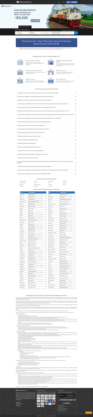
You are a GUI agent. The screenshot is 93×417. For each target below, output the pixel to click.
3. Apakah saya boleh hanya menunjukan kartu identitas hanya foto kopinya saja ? (34, 100)
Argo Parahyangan (23, 181)
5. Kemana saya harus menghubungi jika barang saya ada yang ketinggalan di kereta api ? (36, 107)
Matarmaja (65, 182)
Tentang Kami (18, 405)
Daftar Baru (74, 2)
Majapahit (64, 181)
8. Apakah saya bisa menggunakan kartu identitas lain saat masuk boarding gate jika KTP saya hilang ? (39, 118)
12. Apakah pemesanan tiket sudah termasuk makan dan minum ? (31, 132)
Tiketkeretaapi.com (19, 392)
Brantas (64, 184)
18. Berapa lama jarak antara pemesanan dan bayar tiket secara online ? (32, 154)
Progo (35, 182)
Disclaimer (18, 404)
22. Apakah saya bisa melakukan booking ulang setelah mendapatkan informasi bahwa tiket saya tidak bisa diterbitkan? (42, 170)
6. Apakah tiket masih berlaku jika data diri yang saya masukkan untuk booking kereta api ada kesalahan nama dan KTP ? (43, 111)
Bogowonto (36, 186)
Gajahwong (50, 186)
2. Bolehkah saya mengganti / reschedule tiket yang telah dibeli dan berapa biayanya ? (35, 96)
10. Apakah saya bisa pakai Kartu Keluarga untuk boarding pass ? (31, 125)
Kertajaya (35, 181)
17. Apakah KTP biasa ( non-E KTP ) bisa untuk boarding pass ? (31, 150)
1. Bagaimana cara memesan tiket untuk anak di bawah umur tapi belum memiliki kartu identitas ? (38, 93)
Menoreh (50, 184)
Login (68, 2)
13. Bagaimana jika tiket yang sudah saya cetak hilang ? (29, 136)
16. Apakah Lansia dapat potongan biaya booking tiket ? (29, 147)
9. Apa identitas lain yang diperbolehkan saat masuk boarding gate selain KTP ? (34, 121)
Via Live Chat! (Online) (61, 410)
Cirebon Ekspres (22, 182)
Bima (49, 182)
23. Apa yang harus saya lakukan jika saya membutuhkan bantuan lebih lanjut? (34, 173)
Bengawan (21, 184)
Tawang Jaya (50, 181)
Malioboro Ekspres (37, 184)
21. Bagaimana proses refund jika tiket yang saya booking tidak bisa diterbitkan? (34, 166)
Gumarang (21, 186)
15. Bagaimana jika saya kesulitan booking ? (26, 143)
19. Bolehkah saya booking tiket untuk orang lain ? (28, 157)
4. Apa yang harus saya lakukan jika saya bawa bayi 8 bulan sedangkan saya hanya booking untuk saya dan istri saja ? (42, 103)
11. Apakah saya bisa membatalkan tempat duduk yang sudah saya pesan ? (33, 129)
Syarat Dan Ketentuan (19, 403)
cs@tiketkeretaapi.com (62, 411)
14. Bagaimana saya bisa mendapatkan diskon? (27, 139)
